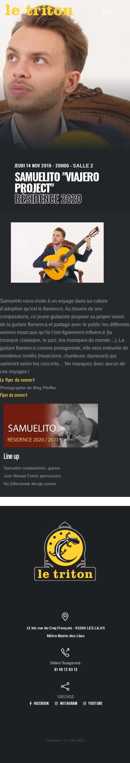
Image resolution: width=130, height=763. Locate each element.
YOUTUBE (94, 703)
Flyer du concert (14, 395)
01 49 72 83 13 (65, 669)
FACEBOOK (41, 703)
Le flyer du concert (17, 379)
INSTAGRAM (68, 703)
